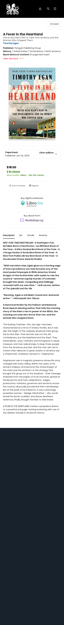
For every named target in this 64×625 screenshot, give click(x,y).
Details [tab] (30, 235)
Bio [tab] (20, 235)
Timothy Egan (11, 43)
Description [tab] (9, 235)
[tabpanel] (32, 331)
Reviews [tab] (43, 235)
